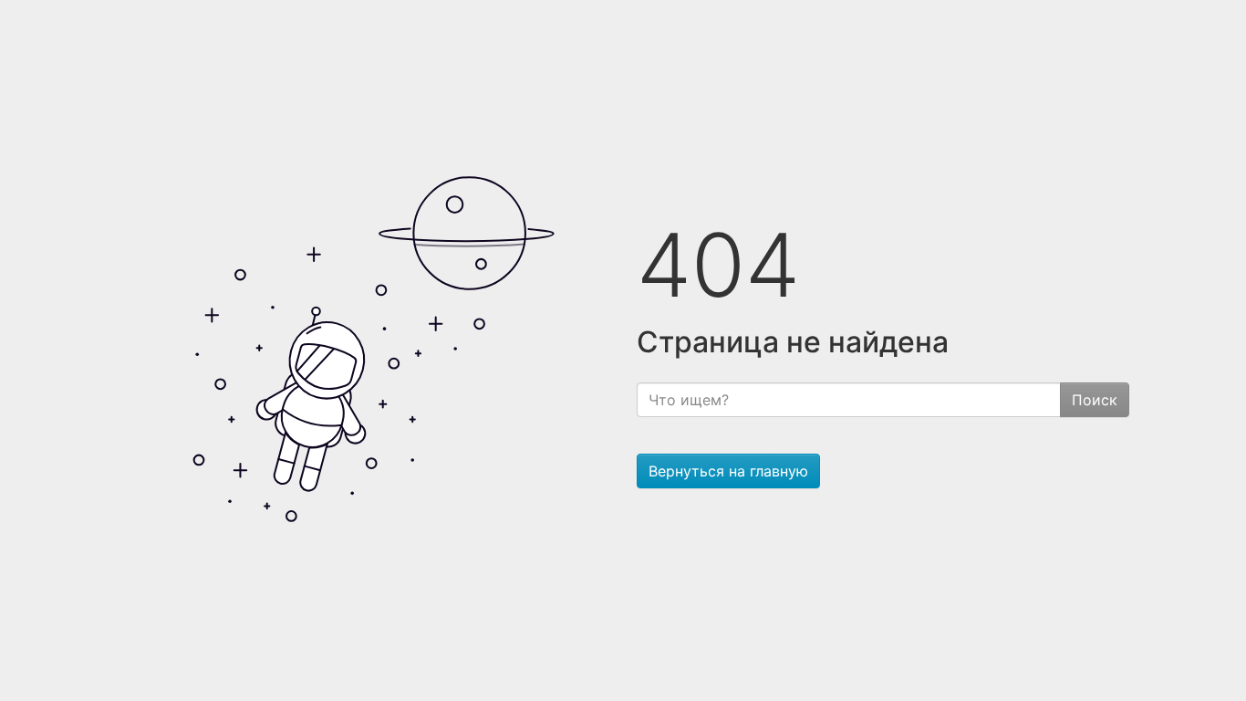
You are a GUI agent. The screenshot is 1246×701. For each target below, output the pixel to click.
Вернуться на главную (728, 471)
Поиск (1094, 400)
